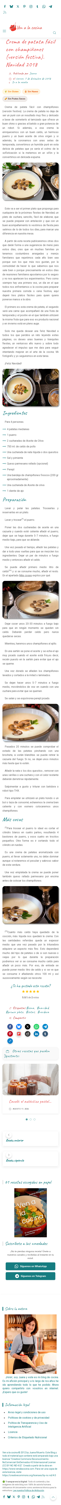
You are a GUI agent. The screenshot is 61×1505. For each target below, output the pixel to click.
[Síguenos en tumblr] (37, 6)
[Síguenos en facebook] (4, 6)
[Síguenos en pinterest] (24, 6)
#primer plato (14, 1012)
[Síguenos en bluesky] (11, 6)
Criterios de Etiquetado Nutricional (27, 1437)
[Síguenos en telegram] (50, 6)
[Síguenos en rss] (4, 12)
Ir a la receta (20, 82)
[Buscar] (54, 33)
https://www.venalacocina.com (18, 1469)
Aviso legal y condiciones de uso (27, 1412)
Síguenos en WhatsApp (33, 1266)
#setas (30, 1012)
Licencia (12, 1432)
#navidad (43, 1008)
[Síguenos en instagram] (30, 6)
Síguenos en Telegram (33, 1276)
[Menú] (4, 31)
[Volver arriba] (53, 1497)
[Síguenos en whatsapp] (43, 6)
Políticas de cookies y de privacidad (28, 1417)
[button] (10, 1026)
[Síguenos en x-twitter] (17, 6)
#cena (30, 1008)
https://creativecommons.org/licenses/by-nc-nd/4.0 (29, 1475)
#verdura (43, 1012)
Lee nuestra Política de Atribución (28, 1490)
